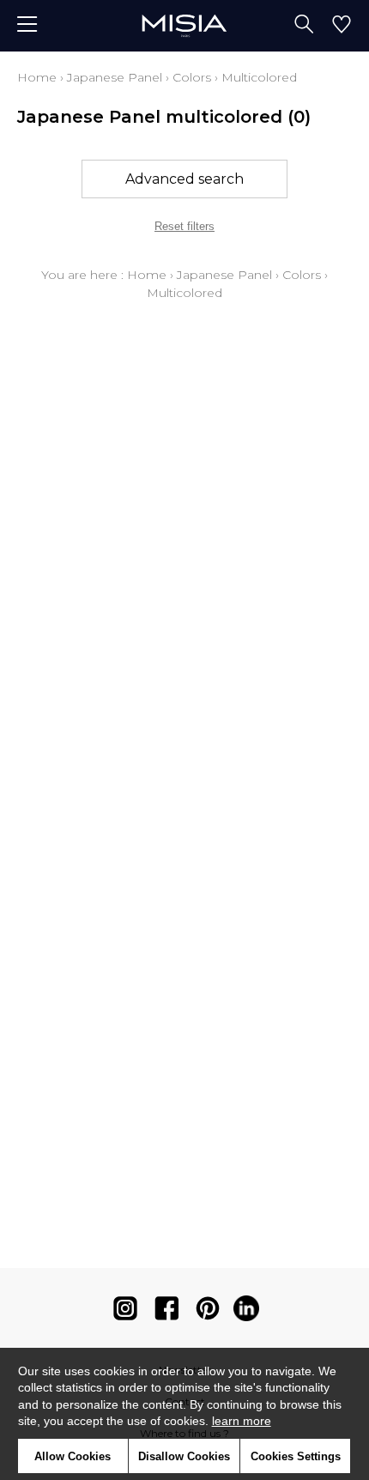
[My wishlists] (341, 26)
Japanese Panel (114, 77)
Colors (191, 77)
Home (37, 77)
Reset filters (184, 226)
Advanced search (184, 179)
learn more (241, 1421)
